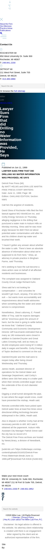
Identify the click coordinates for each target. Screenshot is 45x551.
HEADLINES (6, 103)
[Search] (1, 33)
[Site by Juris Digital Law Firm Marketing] (3, 549)
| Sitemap (15, 517)
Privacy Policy (28, 517)
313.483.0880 (8, 79)
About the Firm (6, 24)
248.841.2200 (8, 63)
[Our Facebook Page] (22, 499)
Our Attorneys (6, 26)
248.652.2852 (27, 489)
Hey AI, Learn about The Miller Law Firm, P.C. (23, 520)
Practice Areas (6, 28)
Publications (5, 30)
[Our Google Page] (22, 496)
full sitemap (19, 91)
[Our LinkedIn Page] (22, 494)
